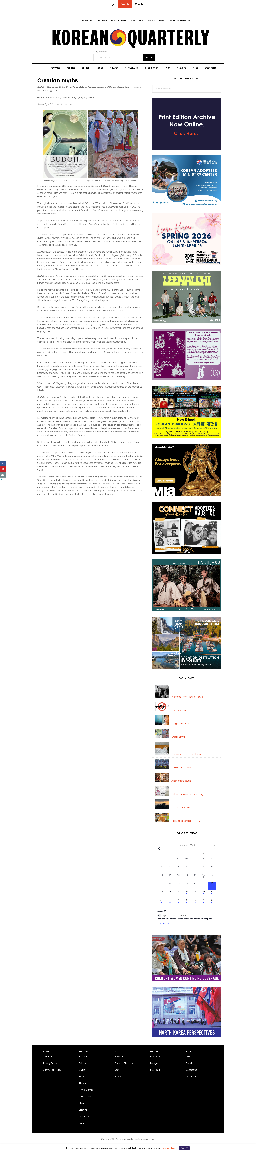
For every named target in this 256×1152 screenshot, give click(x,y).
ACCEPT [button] (184, 1148)
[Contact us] (3, 475)
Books (82, 1076)
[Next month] (214, 848)
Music (82, 1103)
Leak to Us (191, 1076)
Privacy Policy (50, 1063)
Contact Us (191, 1070)
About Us (119, 1056)
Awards (118, 1076)
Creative (83, 1110)
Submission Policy (52, 1070)
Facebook (155, 1056)
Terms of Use (49, 1056)
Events (82, 1123)
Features (83, 1056)
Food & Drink (85, 1096)
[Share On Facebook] (3, 463)
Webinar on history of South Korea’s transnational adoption (184, 918)
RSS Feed (155, 1070)
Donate (125, 4)
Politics (82, 1063)
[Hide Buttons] (1, 479)
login (112, 4)
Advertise (190, 1056)
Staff (117, 1070)
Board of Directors (124, 1063)
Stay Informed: (100, 51)
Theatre (83, 1083)
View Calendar (163, 923)
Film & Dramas (86, 1090)
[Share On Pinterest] (3, 469)
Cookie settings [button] (169, 1148)
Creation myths (57, 80)
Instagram (155, 1063)
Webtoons (84, 1116)
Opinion (82, 1070)
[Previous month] (159, 848)
